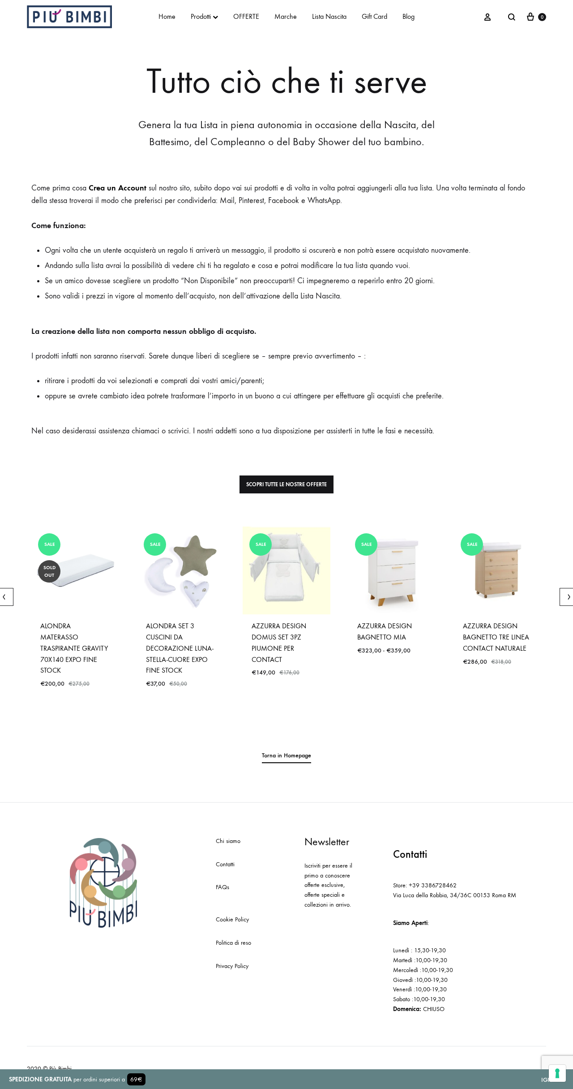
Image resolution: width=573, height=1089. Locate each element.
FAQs (222, 887)
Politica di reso (233, 942)
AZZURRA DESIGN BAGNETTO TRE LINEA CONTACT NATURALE (496, 637)
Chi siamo (228, 841)
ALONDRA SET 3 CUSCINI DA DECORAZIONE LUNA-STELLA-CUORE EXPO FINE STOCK (180, 648)
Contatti (225, 864)
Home (166, 16)
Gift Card (374, 16)
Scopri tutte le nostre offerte (286, 484)
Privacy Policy (232, 966)
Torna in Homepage (286, 755)
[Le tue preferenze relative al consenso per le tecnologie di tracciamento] (557, 1073)
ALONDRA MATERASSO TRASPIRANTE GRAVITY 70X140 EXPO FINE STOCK (74, 648)
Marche (285, 16)
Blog (408, 16)
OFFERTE (246, 16)
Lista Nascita (329, 16)
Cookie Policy (232, 919)
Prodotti (201, 16)
